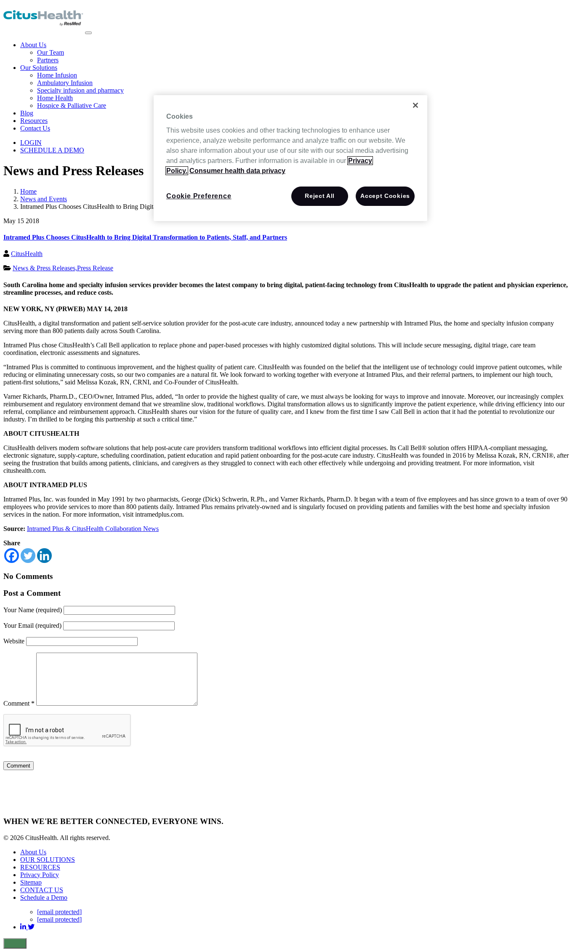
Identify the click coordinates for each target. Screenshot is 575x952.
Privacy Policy (39, 874)
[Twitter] (28, 555)
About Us (33, 44)
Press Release (95, 268)
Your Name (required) (32, 609)
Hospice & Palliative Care (71, 105)
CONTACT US (41, 889)
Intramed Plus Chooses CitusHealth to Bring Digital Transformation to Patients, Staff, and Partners (145, 237)
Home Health (55, 97)
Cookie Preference (199, 196)
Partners (48, 60)
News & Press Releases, (45, 268)
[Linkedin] (44, 555)
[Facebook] (11, 555)
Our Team (50, 52)
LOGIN (31, 142)
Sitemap (31, 882)
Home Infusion (57, 75)
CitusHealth (27, 253)
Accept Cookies (385, 195)
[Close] (415, 105)
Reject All (320, 195)
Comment (19, 703)
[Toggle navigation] (88, 33)
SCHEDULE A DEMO (52, 150)
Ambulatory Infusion (65, 82)
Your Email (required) (32, 625)
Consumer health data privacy (237, 170)
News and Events (43, 199)
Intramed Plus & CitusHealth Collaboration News (93, 528)
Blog (26, 113)
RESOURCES (40, 867)
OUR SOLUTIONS (47, 859)
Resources (34, 120)
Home (28, 191)
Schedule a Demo (43, 897)
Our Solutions (38, 67)
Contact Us (35, 128)
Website (13, 641)
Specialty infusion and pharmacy (80, 90)
